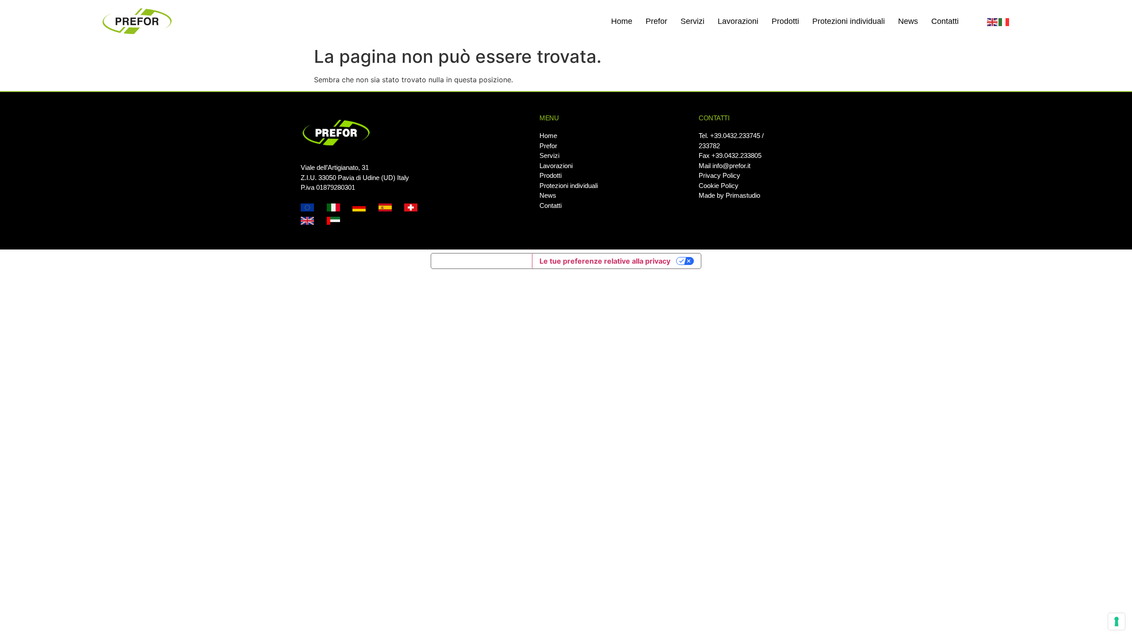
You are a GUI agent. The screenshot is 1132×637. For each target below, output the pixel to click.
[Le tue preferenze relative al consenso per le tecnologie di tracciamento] (1116, 621)
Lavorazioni (738, 21)
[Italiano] (1004, 21)
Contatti (945, 21)
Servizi (692, 21)
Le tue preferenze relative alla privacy (604, 261)
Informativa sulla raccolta (481, 261)
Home (621, 21)
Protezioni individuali (848, 21)
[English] (992, 21)
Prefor (656, 21)
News (908, 21)
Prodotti (785, 21)
